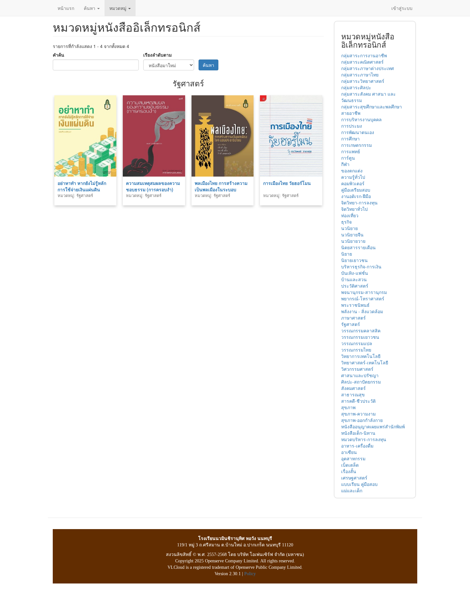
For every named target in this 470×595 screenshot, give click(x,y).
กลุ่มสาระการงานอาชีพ (364, 55)
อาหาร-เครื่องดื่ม (357, 445)
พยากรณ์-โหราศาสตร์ (362, 298)
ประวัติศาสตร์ (354, 285)
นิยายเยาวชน (354, 260)
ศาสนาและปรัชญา (360, 375)
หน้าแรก (66, 8)
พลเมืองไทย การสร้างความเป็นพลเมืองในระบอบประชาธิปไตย (221, 189)
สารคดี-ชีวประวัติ (358, 401)
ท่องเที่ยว (349, 215)
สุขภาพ (348, 407)
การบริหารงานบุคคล (361, 119)
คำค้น (58, 55)
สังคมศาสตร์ (353, 388)
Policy (250, 573)
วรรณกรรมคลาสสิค (360, 330)
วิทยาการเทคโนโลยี (360, 356)
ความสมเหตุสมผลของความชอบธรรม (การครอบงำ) (153, 186)
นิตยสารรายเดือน (358, 247)
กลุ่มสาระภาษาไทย (360, 74)
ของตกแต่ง (352, 170)
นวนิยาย (349, 228)
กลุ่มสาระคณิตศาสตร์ (362, 62)
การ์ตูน (348, 158)
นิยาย (346, 253)
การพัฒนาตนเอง (357, 132)
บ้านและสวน (354, 279)
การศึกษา (350, 138)
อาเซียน (349, 452)
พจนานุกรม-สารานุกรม (364, 292)
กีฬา (345, 164)
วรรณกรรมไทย (356, 349)
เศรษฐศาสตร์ (354, 477)
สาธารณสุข (353, 394)
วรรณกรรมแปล (356, 343)
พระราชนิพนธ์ (355, 305)
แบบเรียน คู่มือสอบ (359, 484)
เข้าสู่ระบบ (401, 8)
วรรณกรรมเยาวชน (360, 337)
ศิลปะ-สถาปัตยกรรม (361, 381)
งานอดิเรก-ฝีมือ (356, 196)
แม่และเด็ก (351, 490)
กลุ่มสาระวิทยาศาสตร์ (362, 81)
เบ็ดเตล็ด (350, 465)
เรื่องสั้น (348, 471)
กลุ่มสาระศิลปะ (356, 87)
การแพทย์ (350, 151)
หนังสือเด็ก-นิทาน (358, 433)
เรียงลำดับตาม (157, 55)
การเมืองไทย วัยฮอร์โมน (287, 183)
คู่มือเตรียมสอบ (355, 189)
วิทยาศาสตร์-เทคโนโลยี (364, 362)
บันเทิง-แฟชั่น (354, 273)
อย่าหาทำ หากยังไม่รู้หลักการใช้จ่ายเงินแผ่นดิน (82, 186)
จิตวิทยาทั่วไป (354, 209)
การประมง (351, 126)
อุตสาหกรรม (353, 458)
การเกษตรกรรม (356, 145)
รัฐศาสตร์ (350, 324)
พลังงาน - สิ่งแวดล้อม (362, 311)
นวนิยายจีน (352, 234)
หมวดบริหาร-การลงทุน (363, 439)
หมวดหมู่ (118, 8)
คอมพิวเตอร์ (352, 183)
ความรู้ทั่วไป (353, 177)
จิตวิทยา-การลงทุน (359, 202)
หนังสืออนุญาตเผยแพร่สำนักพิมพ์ (373, 426)
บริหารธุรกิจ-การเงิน (361, 266)
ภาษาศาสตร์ (353, 317)
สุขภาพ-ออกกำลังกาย (362, 420)
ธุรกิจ (346, 221)
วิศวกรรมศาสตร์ (357, 369)
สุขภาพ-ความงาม (358, 413)
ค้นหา (90, 8)
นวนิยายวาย (353, 241)
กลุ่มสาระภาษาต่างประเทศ (367, 68)
